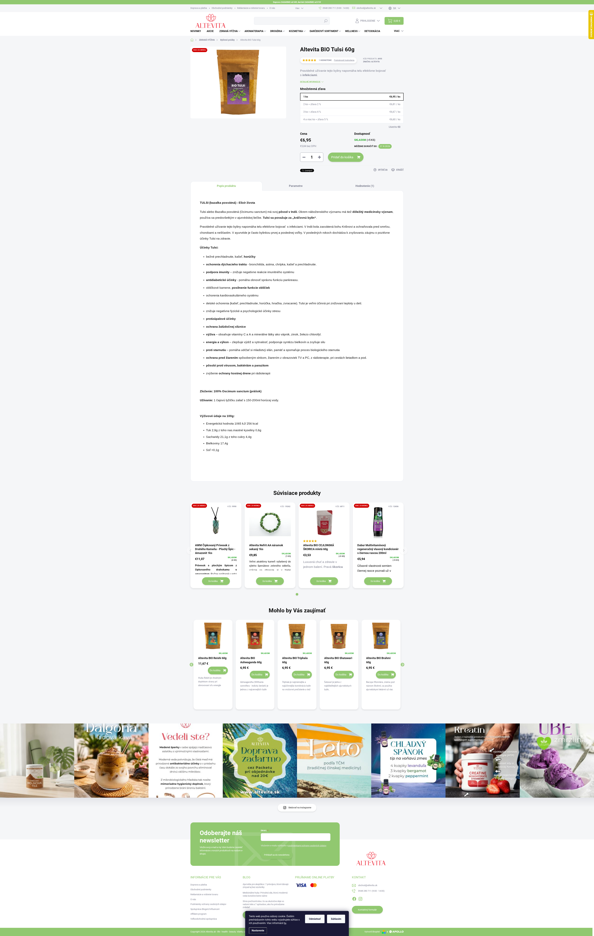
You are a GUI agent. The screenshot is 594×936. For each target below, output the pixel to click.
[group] (213, 664)
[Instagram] (360, 898)
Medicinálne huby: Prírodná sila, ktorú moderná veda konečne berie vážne (265, 894)
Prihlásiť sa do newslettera (276, 855)
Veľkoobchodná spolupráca (203, 919)
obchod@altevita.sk (367, 885)
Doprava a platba (198, 8)
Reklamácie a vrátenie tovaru (251, 8)
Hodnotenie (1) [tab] (364, 185)
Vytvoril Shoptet (372, 931)
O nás (272, 8)
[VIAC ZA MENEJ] (216, 522)
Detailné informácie (310, 82)
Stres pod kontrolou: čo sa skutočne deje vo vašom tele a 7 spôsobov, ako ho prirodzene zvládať (263, 904)
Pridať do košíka (342, 157)
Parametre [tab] (296, 185)
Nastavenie (258, 930)
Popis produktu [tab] (226, 185)
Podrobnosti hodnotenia (344, 60)
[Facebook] (354, 898)
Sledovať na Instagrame (299, 807)
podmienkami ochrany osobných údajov (307, 845)
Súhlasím (336, 918)
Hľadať (326, 21)
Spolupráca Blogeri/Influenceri (205, 909)
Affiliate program (198, 914)
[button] (297, 594)
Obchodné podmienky (222, 8)
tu (285, 923)
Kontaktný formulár (367, 909)
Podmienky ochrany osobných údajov (208, 904)
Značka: (371, 62)
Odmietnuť (315, 918)
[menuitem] (196, 31)
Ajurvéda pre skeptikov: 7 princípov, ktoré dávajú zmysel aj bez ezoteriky (265, 886)
